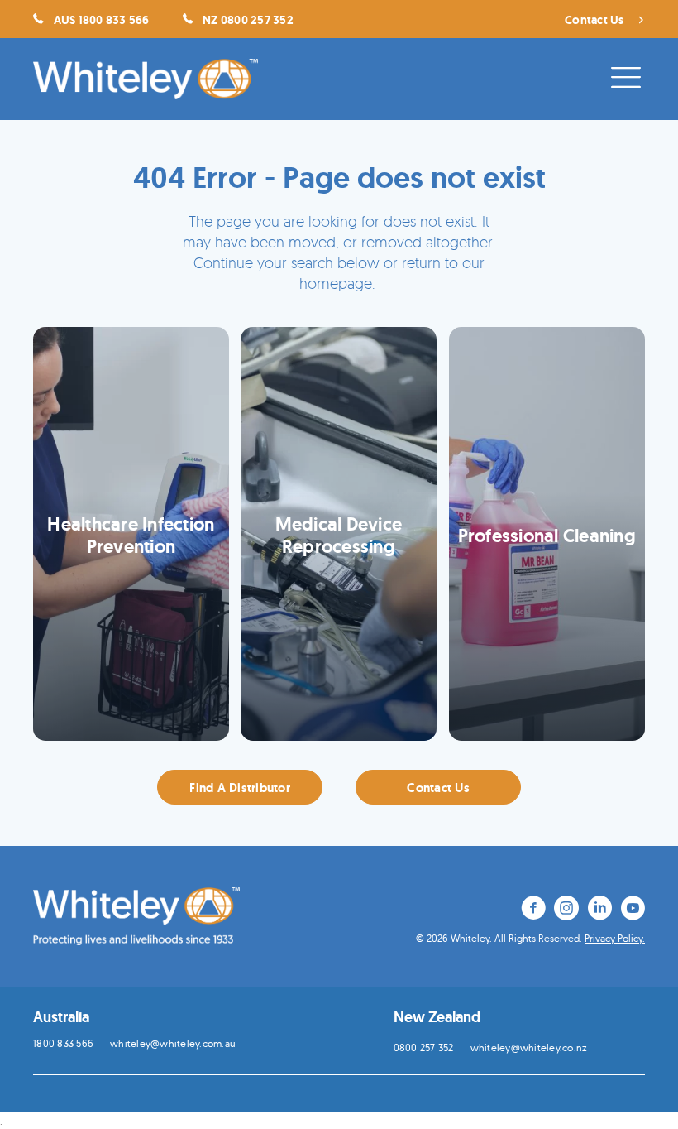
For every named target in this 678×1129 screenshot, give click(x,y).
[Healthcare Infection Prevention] (131, 534)
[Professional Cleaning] (547, 534)
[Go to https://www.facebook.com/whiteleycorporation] (533, 910)
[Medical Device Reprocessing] (339, 534)
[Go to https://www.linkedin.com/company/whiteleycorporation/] (599, 910)
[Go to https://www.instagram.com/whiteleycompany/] (566, 910)
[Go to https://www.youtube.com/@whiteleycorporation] (632, 910)
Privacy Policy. (615, 938)
